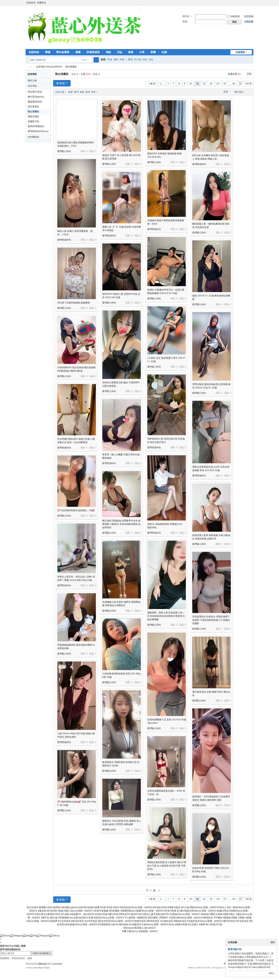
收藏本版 (234, 74)
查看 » (272, 973)
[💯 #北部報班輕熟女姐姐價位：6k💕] (76, 481)
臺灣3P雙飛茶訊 (36, 126)
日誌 (119, 52)
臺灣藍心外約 (64, 151)
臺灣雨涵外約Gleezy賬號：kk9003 (38, 132)
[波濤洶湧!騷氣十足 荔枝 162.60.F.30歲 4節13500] (166, 674)
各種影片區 (33, 121)
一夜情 (129, 59)
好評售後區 (33, 106)
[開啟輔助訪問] (248, 2)
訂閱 (249, 74)
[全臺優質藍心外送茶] (84, 29)
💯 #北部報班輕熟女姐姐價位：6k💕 (76, 510)
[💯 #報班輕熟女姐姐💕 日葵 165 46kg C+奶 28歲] (76, 774)
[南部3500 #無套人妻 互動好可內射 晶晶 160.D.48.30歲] (121, 266)
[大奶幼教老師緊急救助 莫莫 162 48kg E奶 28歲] (121, 644)
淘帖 (108, 52)
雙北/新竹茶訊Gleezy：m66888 (37, 92)
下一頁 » (153, 890)
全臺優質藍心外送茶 (27, 67)
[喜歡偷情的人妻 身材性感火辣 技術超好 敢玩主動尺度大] (166, 405)
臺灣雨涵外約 (199, 164)
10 (190, 83)
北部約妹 (33, 52)
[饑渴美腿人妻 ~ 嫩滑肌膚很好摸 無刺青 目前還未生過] (211, 196)
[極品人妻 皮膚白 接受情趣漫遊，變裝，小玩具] (76, 193)
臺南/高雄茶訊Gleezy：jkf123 (35, 102)
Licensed (57, 963)
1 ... (162, 83)
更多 (93, 92)
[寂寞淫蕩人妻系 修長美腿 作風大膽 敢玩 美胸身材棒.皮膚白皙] (211, 507)
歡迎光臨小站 (235, 949)
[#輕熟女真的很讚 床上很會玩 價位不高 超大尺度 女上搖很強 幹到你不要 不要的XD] (166, 833)
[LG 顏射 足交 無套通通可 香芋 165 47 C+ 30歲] (166, 330)
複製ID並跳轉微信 (41, 953)
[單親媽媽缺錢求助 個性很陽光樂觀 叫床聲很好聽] (76, 617)
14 (218, 83)
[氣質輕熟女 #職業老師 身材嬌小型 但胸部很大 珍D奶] (121, 724)
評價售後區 (93, 52)
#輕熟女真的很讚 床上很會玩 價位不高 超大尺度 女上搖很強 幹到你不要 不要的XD (166, 865)
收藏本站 (41, 2)
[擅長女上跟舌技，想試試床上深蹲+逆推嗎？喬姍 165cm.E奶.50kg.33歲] (76, 548)
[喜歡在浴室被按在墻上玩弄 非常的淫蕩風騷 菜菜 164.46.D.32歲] (211, 432)
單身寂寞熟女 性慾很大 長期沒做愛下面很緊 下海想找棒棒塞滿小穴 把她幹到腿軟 (211, 620)
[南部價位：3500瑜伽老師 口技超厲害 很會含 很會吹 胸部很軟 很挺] (211, 750)
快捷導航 (240, 52)
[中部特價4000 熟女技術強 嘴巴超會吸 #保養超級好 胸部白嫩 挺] (76, 340)
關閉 (272, 942)
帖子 (84, 60)
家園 (153, 52)
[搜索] (96, 60)
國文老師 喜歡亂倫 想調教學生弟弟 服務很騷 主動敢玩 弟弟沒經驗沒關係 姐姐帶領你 (121, 524)
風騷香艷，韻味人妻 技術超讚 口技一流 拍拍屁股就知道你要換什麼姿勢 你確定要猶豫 (166, 616)
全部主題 (59, 92)
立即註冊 (248, 21)
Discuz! (43, 963)
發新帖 (60, 83)
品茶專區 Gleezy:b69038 (49, 66)
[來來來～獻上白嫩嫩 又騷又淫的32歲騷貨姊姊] (121, 425)
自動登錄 (235, 16)
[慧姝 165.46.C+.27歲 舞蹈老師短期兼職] (211, 266)
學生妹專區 (62, 52)
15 (224, 83)
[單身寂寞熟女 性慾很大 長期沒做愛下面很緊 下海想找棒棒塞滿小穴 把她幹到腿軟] (211, 582)
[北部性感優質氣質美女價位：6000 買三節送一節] (166, 761)
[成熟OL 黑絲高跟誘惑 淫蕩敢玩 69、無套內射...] (166, 487)
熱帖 (82, 92)
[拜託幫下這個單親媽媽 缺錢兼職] (76, 273)
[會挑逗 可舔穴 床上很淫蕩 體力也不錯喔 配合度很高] (121, 126)
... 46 (232, 83)
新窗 (225, 91)
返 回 (152, 83)
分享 (142, 52)
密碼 (185, 21)
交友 (151, 59)
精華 (87, 92)
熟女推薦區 (71, 66)
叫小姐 (137, 59)
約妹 (145, 59)
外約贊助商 (33, 137)
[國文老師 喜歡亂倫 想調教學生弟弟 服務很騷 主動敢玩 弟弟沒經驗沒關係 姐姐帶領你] (121, 494)
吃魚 (110, 59)
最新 (70, 92)
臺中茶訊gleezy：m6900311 (37, 97)
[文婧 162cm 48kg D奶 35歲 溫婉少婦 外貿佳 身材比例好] (76, 695)
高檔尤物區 (33, 116)
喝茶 (116, 59)
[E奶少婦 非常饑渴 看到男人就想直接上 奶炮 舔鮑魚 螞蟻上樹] (211, 126)
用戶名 (185, 16)
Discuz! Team (43, 968)
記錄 (164, 52)
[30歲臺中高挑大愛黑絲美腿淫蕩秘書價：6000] (166, 193)
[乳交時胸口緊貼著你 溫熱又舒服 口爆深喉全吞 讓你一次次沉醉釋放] (76, 409)
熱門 (76, 92)
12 (204, 83)
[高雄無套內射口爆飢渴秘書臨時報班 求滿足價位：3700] (76, 119)
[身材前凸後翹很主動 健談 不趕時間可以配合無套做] (121, 344)
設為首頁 (30, 2)
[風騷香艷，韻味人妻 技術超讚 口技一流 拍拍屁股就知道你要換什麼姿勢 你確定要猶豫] (166, 575)
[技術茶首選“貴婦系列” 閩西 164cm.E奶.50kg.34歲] (211, 838)
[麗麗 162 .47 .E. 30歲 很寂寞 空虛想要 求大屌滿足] (121, 197)
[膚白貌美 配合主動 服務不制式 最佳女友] (211, 662)
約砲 (122, 59)
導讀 (47, 52)
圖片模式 (239, 92)
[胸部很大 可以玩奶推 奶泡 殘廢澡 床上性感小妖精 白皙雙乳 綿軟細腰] (121, 798)
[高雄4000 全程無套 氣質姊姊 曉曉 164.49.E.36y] (166, 125)
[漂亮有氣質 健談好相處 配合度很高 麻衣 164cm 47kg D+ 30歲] (211, 346)
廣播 (78, 52)
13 (211, 83)
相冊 (130, 52)
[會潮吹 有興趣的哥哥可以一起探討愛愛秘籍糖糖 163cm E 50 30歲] (166, 261)
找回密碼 (248, 16)
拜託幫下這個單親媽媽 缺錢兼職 (73, 302)
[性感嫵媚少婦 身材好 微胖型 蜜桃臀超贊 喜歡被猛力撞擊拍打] (121, 569)
